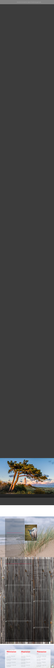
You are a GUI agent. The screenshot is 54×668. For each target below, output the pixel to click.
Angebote (29, 2)
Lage (37, 2)
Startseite (18, 2)
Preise (32, 2)
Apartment (25, 2)
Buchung (34, 2)
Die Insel (21, 2)
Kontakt (39, 2)
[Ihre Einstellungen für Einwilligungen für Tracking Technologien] (52, 666)
